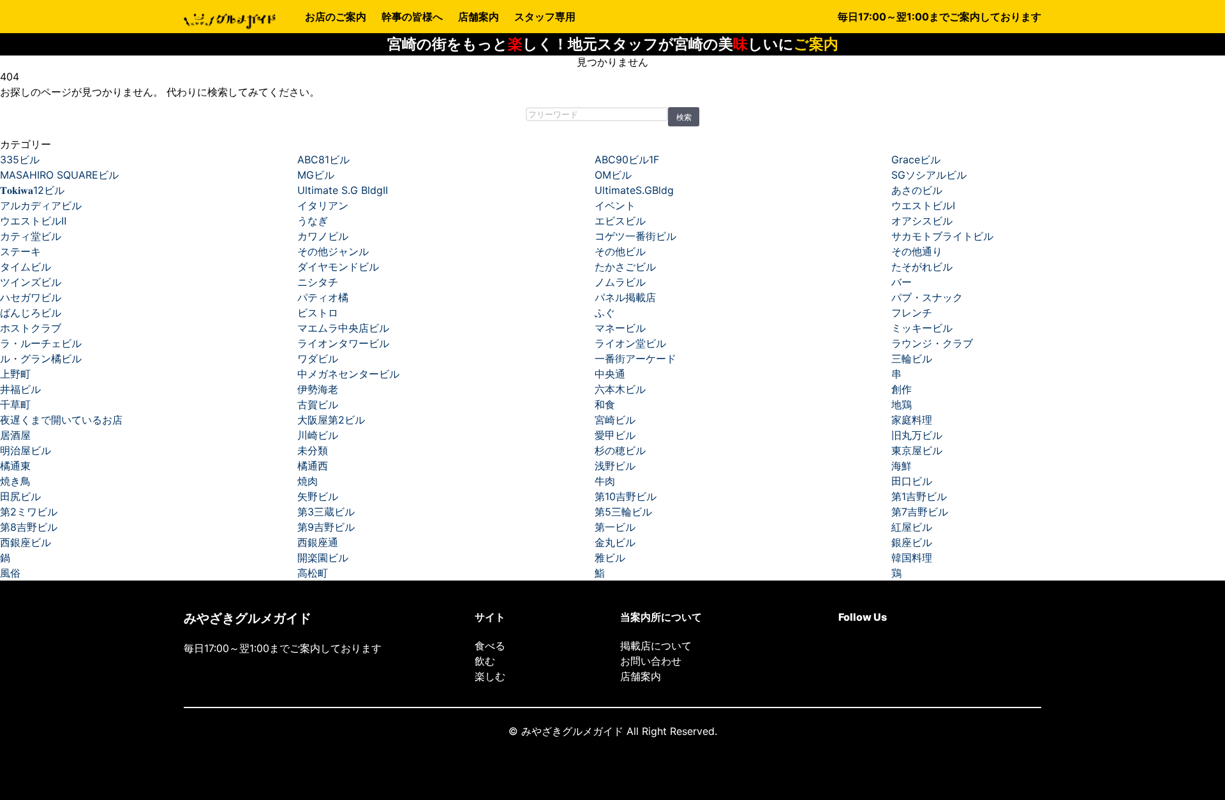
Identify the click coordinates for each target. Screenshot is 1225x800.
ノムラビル (620, 282)
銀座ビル (911, 542)
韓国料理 (911, 557)
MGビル (315, 174)
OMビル (613, 174)
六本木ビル (620, 389)
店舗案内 (478, 16)
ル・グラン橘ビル (41, 358)
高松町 (312, 573)
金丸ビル (615, 542)
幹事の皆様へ (412, 16)
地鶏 (901, 404)
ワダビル (317, 358)
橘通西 (312, 465)
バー (901, 282)
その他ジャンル (333, 251)
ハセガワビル (30, 297)
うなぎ (312, 220)
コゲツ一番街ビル (635, 236)
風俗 (10, 573)
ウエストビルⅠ (923, 205)
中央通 (610, 373)
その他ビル (620, 251)
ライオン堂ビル (630, 343)
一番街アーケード (635, 358)
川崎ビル (317, 435)
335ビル (20, 159)
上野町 (15, 373)
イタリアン (322, 205)
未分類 (312, 450)
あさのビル (916, 190)
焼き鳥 (15, 481)
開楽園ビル (322, 557)
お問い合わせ (650, 661)
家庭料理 (911, 419)
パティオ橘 (322, 297)
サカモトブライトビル (942, 236)
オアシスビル (922, 220)
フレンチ (911, 312)
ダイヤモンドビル (338, 266)
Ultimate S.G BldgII (342, 190)
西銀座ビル (25, 542)
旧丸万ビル (916, 435)
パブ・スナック (927, 297)
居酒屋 (15, 435)
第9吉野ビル (326, 527)
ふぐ (605, 312)
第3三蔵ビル (326, 511)
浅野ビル (615, 465)
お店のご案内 (335, 16)
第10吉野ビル (626, 496)
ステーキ (20, 251)
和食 (605, 404)
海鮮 (901, 465)
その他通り (916, 251)
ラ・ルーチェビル (41, 343)
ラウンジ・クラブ (932, 343)
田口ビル (911, 481)
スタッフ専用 (544, 16)
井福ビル (20, 389)
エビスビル (620, 220)
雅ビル (610, 557)
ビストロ (317, 312)
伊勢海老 (317, 389)
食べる (490, 645)
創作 (901, 389)
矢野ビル (317, 496)
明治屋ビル (25, 450)
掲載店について (656, 645)
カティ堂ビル (30, 236)
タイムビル (25, 266)
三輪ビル (911, 358)
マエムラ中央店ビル (343, 328)
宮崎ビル (615, 419)
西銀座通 (317, 542)
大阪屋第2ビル (331, 419)
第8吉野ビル (28, 527)
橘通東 (15, 465)
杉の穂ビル (620, 450)
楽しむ (490, 676)
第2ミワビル (28, 511)
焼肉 (307, 481)
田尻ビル (20, 496)
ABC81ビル (323, 159)
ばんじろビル (30, 312)
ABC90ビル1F (627, 159)
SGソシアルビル (929, 174)
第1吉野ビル (919, 496)
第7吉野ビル (919, 511)
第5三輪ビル (623, 511)
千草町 (15, 404)
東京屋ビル (916, 450)
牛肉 (605, 481)
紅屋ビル (911, 527)
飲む (485, 661)
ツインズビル (30, 282)
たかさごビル (625, 266)
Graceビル (915, 159)
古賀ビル (317, 404)
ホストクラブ (30, 328)
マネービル (620, 328)
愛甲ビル (615, 435)
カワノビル (322, 236)
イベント (615, 205)
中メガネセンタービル (348, 373)
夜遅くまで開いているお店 (61, 419)
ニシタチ (317, 282)
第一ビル (615, 527)
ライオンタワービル (343, 343)
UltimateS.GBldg (634, 190)
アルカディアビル (41, 205)
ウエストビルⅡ (33, 220)
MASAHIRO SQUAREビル (59, 174)
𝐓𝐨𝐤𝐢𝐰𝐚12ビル (32, 190)
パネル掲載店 (625, 297)
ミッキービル (922, 328)
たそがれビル (922, 266)
